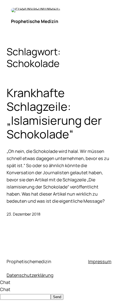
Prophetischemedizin (29, 261)
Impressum (99, 261)
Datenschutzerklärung (30, 275)
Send (57, 297)
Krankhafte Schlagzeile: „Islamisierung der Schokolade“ (54, 113)
